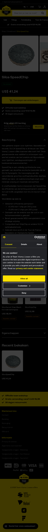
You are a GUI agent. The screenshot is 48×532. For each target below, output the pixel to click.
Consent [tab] (8, 244)
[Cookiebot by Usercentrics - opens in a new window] (34, 237)
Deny (24, 293)
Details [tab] (24, 244)
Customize (22, 286)
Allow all (24, 279)
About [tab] (39, 244)
